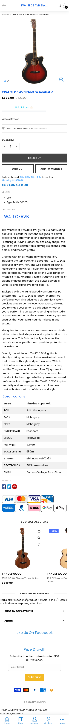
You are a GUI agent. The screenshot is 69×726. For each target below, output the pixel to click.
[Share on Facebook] (4, 486)
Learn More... (41, 128)
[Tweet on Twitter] (9, 486)
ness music (39, 702)
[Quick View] (39, 538)
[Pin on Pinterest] (14, 486)
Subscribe (34, 677)
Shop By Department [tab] (18, 611)
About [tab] (9, 621)
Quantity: (8, 140)
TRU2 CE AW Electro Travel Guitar (20, 578)
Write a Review (10, 119)
